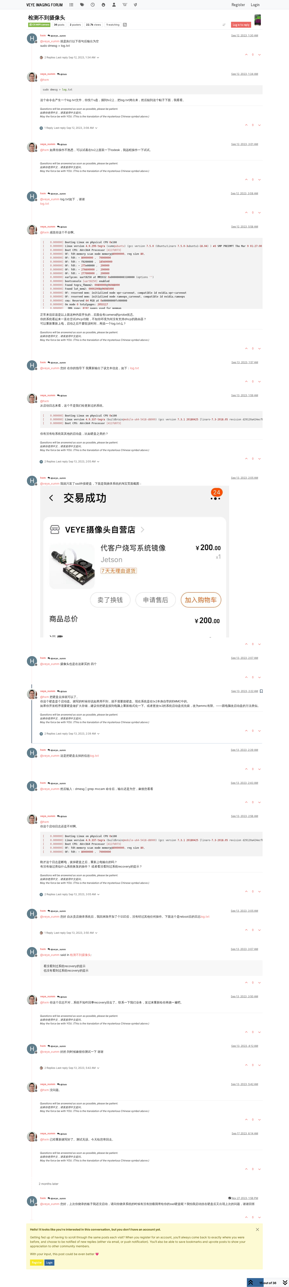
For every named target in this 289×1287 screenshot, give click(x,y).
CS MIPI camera (40, 24)
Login (49, 1262)
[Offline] (33, 76)
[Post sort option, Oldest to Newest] (224, 25)
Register (37, 1262)
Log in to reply (241, 25)
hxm (43, 35)
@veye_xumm (58, 35)
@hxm (63, 74)
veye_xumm (47, 73)
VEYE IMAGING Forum (44, 4)
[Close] (257, 1229)
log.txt (44, 203)
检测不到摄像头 (80, 955)
